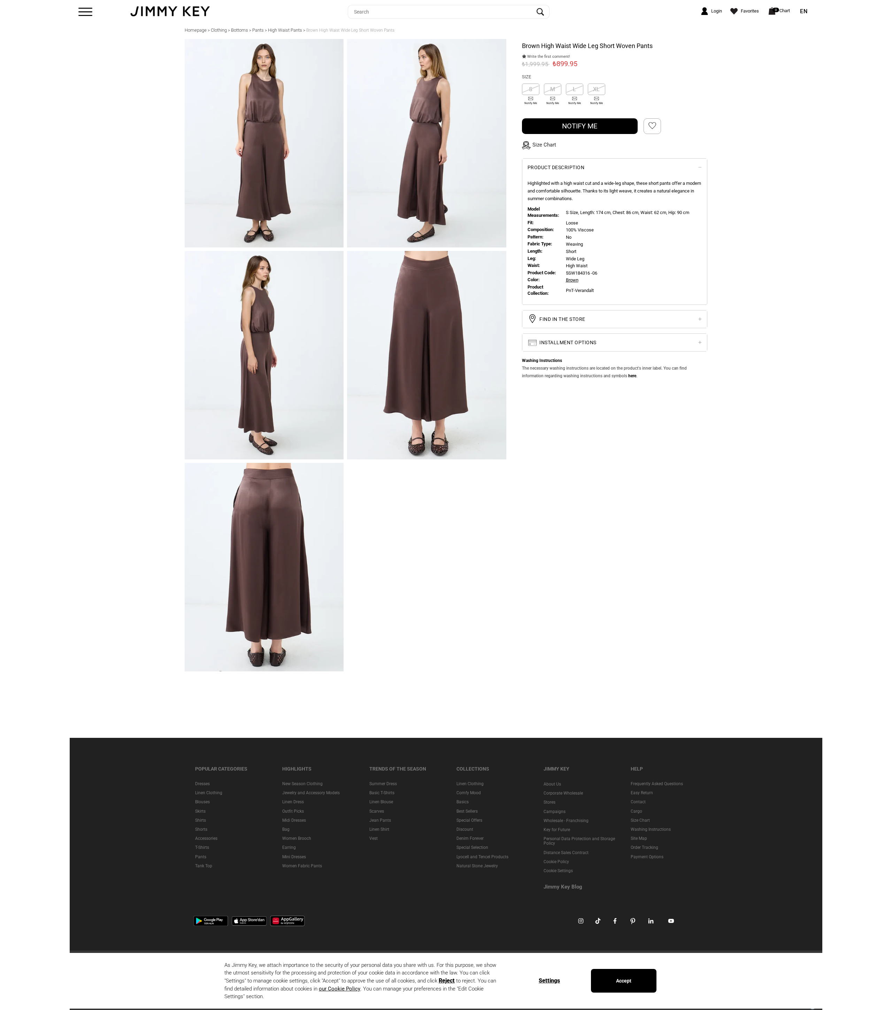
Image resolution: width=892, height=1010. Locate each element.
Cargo (636, 810)
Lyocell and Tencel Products (482, 856)
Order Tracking (644, 847)
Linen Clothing (208, 792)
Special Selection (472, 847)
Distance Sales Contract (566, 852)
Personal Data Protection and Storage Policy (579, 841)
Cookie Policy (556, 861)
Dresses (202, 783)
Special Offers (469, 820)
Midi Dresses (294, 820)
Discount (464, 829)
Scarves (376, 810)
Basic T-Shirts (381, 792)
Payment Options (647, 856)
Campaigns (555, 811)
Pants (200, 856)
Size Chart (640, 820)
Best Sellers (467, 810)
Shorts (201, 829)
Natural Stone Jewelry (477, 865)
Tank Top (203, 865)
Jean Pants (380, 820)
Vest (373, 838)
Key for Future (557, 829)
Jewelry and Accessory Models (311, 792)
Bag (286, 829)
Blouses (202, 801)
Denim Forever (470, 838)
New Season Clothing (302, 783)
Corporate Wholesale (563, 793)
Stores (549, 802)
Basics (462, 801)
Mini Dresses (294, 856)
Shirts (200, 820)
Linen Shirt (379, 829)
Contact (638, 801)
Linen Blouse (381, 801)
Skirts (200, 810)
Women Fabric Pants (302, 865)
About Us (552, 784)
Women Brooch (296, 838)
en (804, 11)
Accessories (206, 838)
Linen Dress (293, 801)
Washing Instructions (651, 829)
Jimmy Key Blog (563, 887)
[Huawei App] (287, 920)
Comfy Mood (468, 792)
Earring (289, 847)
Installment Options (567, 342)
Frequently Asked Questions (657, 783)
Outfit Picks (293, 810)
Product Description (556, 167)
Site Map (639, 838)
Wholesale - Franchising (566, 820)
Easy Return (642, 792)
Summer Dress (383, 783)
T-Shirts (202, 847)
